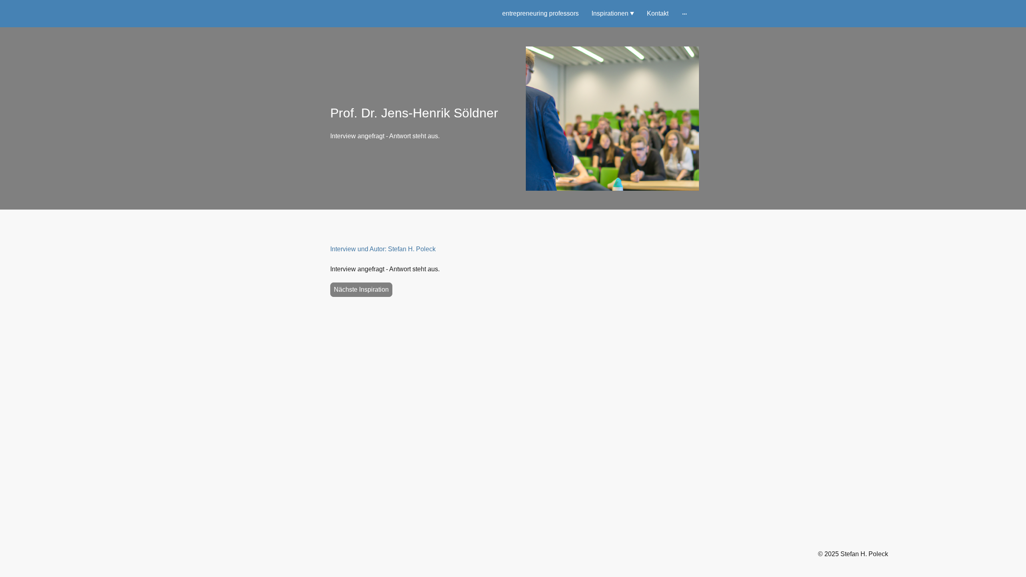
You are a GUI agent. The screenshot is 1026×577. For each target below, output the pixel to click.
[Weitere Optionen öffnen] (685, 13)
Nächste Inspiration (361, 289)
